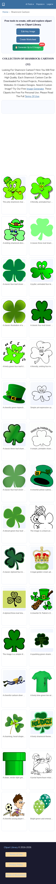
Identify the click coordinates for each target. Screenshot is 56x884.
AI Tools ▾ (30, 4)
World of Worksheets (16, 875)
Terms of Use (16, 854)
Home (5, 12)
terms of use (32, 96)
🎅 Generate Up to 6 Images (29, 46)
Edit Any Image (28, 31)
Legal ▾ (50, 4)
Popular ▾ (40, 4)
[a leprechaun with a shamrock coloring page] (41, 520)
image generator (35, 88)
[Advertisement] (28, 144)
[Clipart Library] (3, 4)
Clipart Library (11, 847)
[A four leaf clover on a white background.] (14, 641)
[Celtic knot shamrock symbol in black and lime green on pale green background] (14, 599)
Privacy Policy (16, 864)
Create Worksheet (28, 39)
